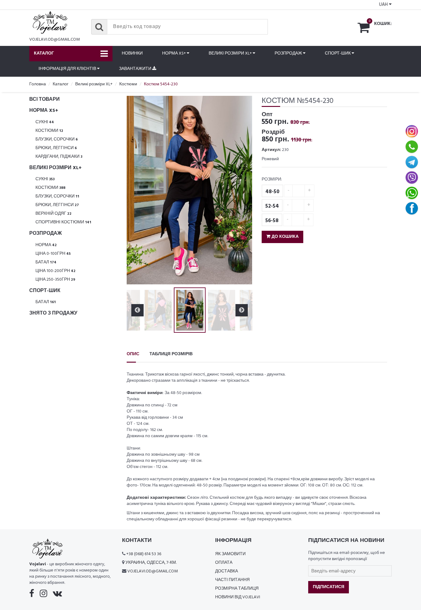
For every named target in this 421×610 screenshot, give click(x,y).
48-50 (272, 192)
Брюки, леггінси (56, 148)
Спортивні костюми (63, 222)
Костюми (49, 130)
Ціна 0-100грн (53, 253)
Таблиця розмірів (171, 354)
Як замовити (230, 554)
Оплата (223, 562)
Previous (137, 190)
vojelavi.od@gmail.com (54, 39)
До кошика (284, 236)
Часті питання (232, 580)
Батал (45, 262)
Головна (37, 84)
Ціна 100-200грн (55, 270)
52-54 (272, 206)
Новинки (132, 53)
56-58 (272, 221)
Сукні (44, 122)
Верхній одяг (53, 213)
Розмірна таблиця (237, 588)
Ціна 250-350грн (55, 279)
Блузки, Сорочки (56, 139)
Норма (46, 245)
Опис (133, 354)
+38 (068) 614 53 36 (143, 554)
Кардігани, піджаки (58, 156)
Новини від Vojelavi (237, 597)
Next (241, 190)
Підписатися (328, 587)
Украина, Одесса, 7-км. (151, 562)
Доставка (226, 571)
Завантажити (135, 68)
